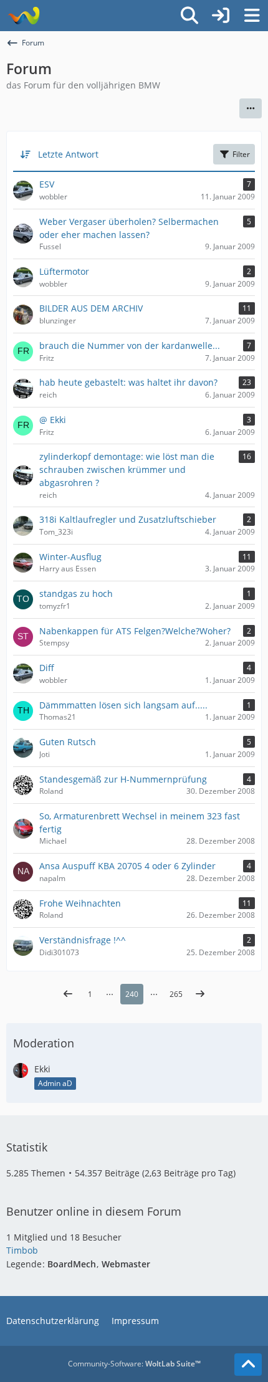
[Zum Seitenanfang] (248, 1364)
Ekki (42, 1069)
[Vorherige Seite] (68, 994)
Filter (241, 154)
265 (176, 994)
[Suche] (189, 15)
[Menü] (251, 15)
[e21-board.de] (23, 15)
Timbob (22, 1250)
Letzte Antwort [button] (68, 154)
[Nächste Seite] (200, 994)
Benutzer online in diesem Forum (93, 1211)
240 (131, 994)
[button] (250, 108)
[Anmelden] (220, 15)
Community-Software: (134, 1363)
